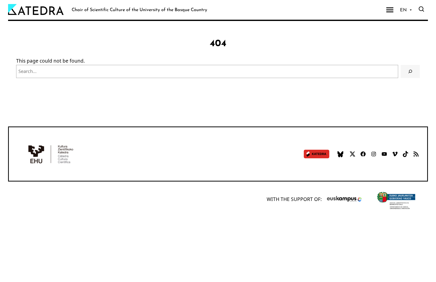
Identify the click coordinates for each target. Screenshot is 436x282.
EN (403, 9)
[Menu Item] (389, 10)
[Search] (410, 71)
